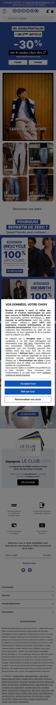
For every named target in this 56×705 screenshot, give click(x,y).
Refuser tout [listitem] (28, 391)
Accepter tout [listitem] (28, 383)
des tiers (28, 343)
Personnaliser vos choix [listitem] (28, 399)
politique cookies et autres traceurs (28, 373)
